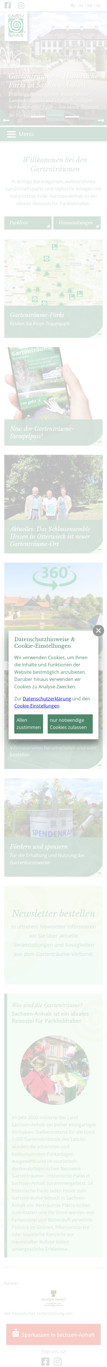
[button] (98, 630)
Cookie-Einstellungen (36, 706)
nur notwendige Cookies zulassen (68, 724)
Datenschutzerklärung (47, 699)
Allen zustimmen (29, 724)
